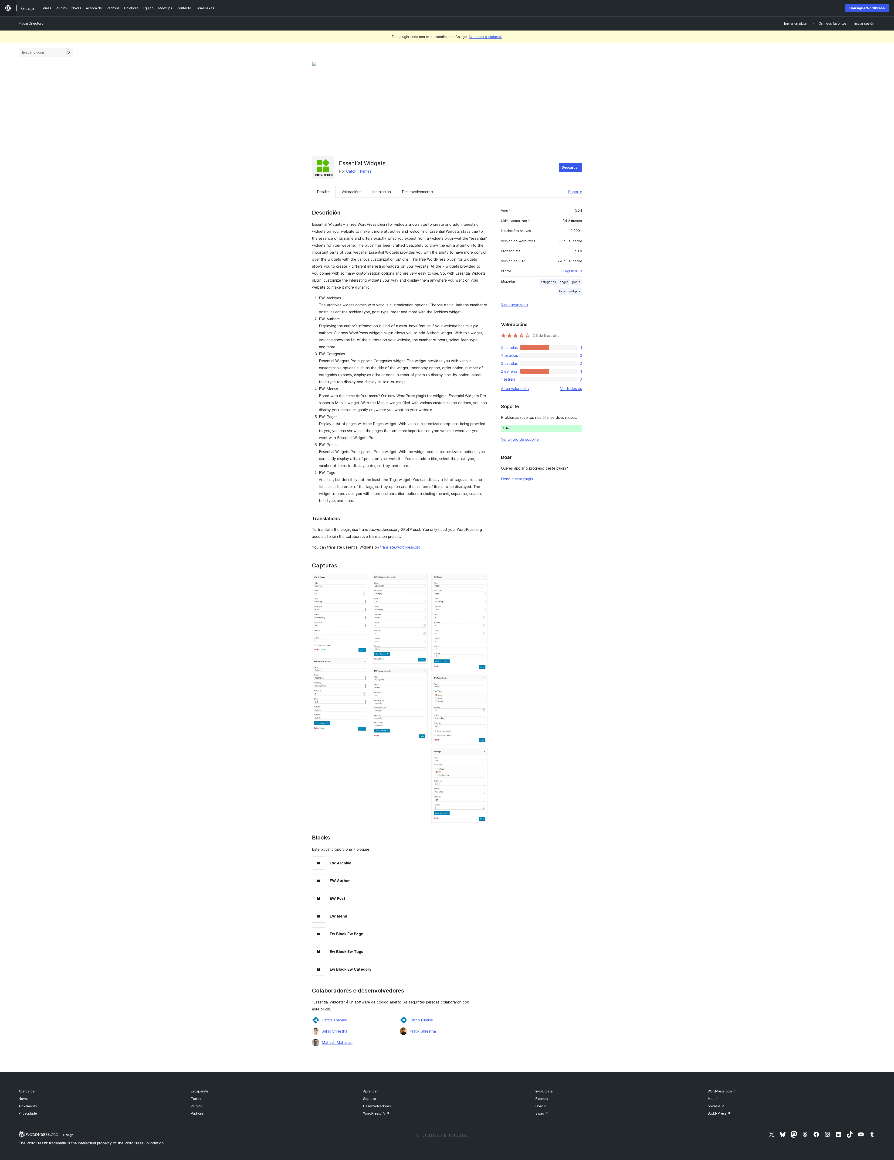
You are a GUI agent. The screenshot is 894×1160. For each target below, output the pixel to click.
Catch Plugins (421, 1020)
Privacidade (28, 1113)
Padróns (197, 1113)
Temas (196, 1099)
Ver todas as (571, 388)
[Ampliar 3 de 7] (421, 580)
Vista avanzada (514, 304)
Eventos (541, 1099)
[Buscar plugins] (68, 52)
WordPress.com (722, 1091)
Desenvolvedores (377, 1106)
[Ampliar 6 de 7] (481, 681)
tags (562, 291)
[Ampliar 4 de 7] (421, 674)
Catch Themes (358, 171)
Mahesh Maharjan (337, 1042)
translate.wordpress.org (400, 547)
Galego (68, 1135)
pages (564, 282)
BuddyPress (719, 1113)
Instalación (381, 191)
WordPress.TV (376, 1113)
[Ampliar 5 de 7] (481, 580)
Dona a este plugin (517, 479)
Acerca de (27, 1091)
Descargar (570, 167)
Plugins (196, 1106)
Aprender (370, 1091)
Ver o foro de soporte (520, 439)
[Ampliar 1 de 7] (361, 580)
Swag (541, 1113)
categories (548, 282)
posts (576, 282)
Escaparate (199, 1091)
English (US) (572, 271)
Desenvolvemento (417, 191)
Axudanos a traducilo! (485, 37)
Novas (23, 1099)
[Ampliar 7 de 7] (481, 754)
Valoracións (351, 191)
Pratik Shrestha (423, 1031)
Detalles (324, 191)
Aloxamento (28, 1106)
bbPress (716, 1106)
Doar (541, 1106)
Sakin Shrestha (334, 1031)
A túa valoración (515, 388)
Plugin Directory (31, 23)
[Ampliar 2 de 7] (361, 664)
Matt (713, 1099)
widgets (574, 291)
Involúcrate (544, 1091)
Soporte (575, 191)
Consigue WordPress (867, 8)
